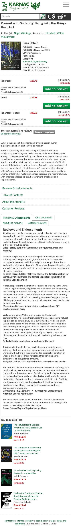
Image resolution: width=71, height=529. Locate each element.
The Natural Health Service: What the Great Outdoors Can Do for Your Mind (28, 428)
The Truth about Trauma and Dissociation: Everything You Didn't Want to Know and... (27, 451)
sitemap (20, 521)
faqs (53, 521)
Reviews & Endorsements (17, 188)
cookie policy (42, 521)
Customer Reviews (13, 208)
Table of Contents (12, 195)
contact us (10, 521)
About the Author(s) (13, 202)
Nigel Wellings (22, 33)
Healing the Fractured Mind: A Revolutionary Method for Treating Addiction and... (28, 496)
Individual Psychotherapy (35, 62)
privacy (29, 521)
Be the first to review (11, 134)
